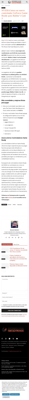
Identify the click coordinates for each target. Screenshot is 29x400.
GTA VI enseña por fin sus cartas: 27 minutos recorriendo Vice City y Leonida (18, 250)
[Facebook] (2, 213)
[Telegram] (16, 213)
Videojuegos (7, 5)
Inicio (2, 5)
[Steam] (13, 238)
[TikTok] (16, 238)
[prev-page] (2, 271)
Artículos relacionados (7, 244)
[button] (2, 2)
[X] (6, 213)
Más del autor (16, 244)
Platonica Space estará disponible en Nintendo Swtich (12, 369)
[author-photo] (14, 227)
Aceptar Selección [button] (15, 394)
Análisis (3, 259)
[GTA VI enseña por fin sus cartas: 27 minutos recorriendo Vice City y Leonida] (5, 250)
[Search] (27, 2)
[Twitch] (19, 238)
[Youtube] (16, 338)
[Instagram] (10, 238)
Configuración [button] (6, 397)
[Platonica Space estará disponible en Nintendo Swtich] (5, 265)
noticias (10, 197)
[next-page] (5, 271)
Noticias (3, 7)
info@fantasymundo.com (15, 351)
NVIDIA (6, 40)
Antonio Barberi (8, 21)
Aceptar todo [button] (6, 394)
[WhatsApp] (13, 213)
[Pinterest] (9, 213)
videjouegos (19, 204)
